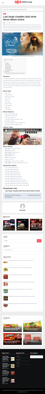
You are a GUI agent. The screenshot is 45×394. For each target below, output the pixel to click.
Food (18, 366)
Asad (8, 22)
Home (18, 356)
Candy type (7, 326)
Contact (18, 359)
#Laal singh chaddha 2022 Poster (19, 29)
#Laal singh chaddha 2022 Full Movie (23, 24)
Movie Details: (8, 68)
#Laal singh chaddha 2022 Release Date (33, 29)
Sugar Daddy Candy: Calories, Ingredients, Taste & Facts (12, 329)
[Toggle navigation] (3, 2)
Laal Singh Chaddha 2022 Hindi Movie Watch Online (15, 73)
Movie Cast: (7, 64)
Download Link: (7, 71)
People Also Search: (9, 70)
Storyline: (7, 63)
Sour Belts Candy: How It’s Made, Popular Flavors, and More (31, 341)
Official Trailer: (8, 67)
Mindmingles (33, 390)
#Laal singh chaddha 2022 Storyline (22, 30)
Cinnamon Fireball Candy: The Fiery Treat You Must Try (12, 342)
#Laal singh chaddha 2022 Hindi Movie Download (17, 26)
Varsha (7, 226)
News (18, 362)
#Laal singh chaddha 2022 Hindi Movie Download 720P (20, 27)
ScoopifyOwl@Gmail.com (22, 391)
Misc (5, 13)
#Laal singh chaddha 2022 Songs (9, 30)
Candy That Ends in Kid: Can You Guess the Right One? (32, 329)
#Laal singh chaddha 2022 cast (10, 24)
